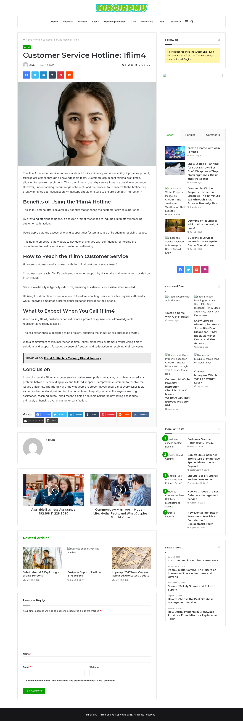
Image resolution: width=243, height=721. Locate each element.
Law (133, 21)
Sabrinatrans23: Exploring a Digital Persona (41, 574)
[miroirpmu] (122, 8)
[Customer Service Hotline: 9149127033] (175, 444)
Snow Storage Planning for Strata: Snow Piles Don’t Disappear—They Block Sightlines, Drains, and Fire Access (203, 171)
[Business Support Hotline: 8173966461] (87, 558)
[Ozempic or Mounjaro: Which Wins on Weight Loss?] (175, 225)
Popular (190, 134)
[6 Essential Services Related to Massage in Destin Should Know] (175, 245)
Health (95, 21)
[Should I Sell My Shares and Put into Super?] (175, 480)
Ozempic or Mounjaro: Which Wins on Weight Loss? (202, 224)
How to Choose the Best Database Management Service (203, 495)
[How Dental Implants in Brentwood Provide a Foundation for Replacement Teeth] (175, 517)
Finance (82, 21)
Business (68, 21)
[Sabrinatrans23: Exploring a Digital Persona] (42, 558)
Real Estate (147, 21)
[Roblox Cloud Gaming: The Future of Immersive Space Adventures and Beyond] (175, 460)
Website (94, 667)
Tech (161, 21)
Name (27, 653)
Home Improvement (115, 21)
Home (54, 21)
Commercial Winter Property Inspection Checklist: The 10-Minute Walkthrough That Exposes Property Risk (203, 196)
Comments (213, 134)
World (37, 39)
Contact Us (175, 21)
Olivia (32, 65)
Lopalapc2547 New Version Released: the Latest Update (130, 574)
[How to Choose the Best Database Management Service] (175, 499)
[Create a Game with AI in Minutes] (175, 153)
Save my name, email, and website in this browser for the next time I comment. (70, 680)
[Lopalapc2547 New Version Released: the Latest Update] (131, 558)
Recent (169, 134)
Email (27, 667)
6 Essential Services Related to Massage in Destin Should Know (202, 241)
